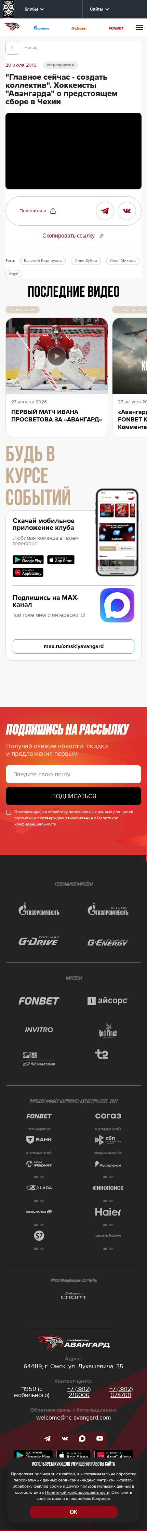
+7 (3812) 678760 (121, 1392)
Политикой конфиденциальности (77, 1492)
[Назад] (12, 48)
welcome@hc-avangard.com (73, 1417)
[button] (37, 210)
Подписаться (73, 796)
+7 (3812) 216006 (79, 1392)
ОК (73, 1512)
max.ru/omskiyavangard (74, 646)
